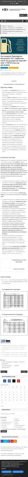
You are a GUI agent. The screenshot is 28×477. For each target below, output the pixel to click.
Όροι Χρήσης (24, 447)
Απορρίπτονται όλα (18, 471)
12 (9, 395)
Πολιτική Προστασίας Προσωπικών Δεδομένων (12, 448)
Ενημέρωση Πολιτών (13, 67)
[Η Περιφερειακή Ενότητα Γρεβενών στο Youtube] (18, 381)
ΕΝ (24, 1)
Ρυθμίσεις (3, 468)
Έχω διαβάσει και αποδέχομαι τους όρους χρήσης (13, 429)
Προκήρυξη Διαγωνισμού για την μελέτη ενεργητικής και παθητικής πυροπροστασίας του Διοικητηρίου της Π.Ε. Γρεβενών (5, 371)
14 (17, 395)
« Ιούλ (2, 406)
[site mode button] (23, 21)
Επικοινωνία (20, 1)
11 (5, 395)
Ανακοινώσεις (4, 67)
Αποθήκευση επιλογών (7, 474)
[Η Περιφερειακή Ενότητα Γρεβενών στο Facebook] (4, 381)
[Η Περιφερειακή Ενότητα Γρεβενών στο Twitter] (13, 381)
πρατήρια (16, 365)
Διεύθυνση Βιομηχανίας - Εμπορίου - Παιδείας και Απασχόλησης (13, 362)
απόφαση (6, 279)
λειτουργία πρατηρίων (7, 365)
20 (13, 397)
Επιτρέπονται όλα (6, 471)
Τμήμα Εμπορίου (5, 367)
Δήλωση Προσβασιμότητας (7, 450)
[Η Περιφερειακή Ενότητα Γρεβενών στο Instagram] (9, 381)
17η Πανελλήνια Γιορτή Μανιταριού (24, 371)
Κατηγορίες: (4, 417)
